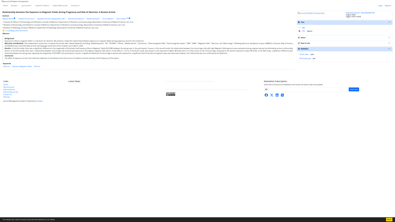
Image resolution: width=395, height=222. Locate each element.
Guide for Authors (42, 5)
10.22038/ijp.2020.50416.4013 (16, 30)
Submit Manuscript (60, 5)
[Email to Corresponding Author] (127, 18)
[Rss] (282, 96)
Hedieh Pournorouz (26, 19)
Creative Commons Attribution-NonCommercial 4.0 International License (218, 89)
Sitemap (6, 97)
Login (380, 5)
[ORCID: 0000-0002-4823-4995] (129, 18)
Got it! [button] (389, 219)
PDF (306, 31)
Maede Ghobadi (93, 19)
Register (388, 5)
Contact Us (75, 5)
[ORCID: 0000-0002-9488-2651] (14, 18)
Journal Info (26, 5)
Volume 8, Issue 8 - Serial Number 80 (360, 13)
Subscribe (354, 89)
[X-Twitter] (271, 96)
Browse (14, 5)
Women (37, 66)
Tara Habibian (107, 19)
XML (303, 28)
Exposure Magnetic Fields (22, 66)
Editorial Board (9, 89)
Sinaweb (39, 101)
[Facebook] (266, 96)
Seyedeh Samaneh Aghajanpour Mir (51, 19)
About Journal (8, 87)
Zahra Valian (121, 19)
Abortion (6, 66)
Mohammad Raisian (76, 19)
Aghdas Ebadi (7, 19)
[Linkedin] (277, 96)
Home (5, 5)
